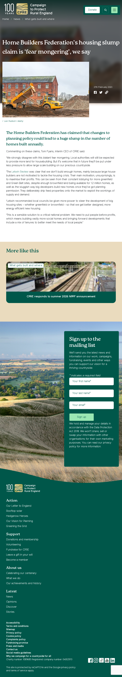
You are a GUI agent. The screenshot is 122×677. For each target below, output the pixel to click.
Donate (92, 10)
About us (13, 568)
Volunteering (13, 545)
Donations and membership (22, 539)
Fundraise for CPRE (17, 550)
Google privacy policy (64, 667)
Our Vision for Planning (19, 521)
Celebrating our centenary (21, 573)
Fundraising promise (17, 643)
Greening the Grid (16, 526)
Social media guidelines (18, 653)
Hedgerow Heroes (17, 516)
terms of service (19, 671)
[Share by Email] (106, 92)
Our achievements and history (23, 583)
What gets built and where (39, 19)
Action (11, 500)
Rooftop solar (14, 511)
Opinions (11, 602)
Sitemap (10, 629)
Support (13, 534)
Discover (11, 607)
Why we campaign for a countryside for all (28, 656)
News (17, 19)
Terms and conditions (17, 626)
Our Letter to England (18, 506)
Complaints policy (16, 639)
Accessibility (13, 623)
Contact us (12, 649)
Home (5, 19)
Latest (11, 591)
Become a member (17, 560)
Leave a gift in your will (19, 555)
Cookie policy (13, 636)
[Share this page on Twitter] (100, 92)
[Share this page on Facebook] (95, 92)
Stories (10, 612)
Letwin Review (20, 172)
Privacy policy (13, 633)
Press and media (15, 646)
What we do (13, 578)
